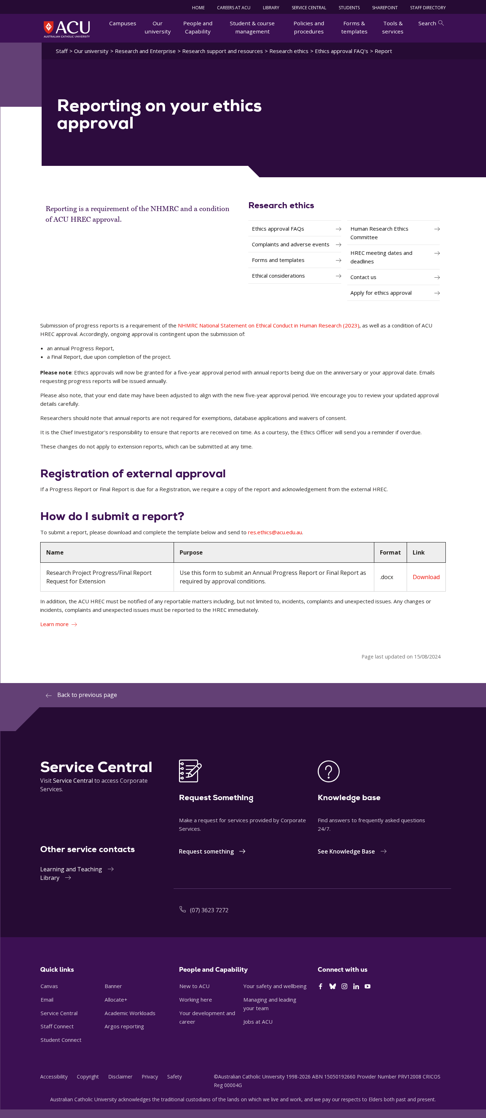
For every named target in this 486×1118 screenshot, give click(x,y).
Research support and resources (222, 50)
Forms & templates (354, 27)
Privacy (150, 1076)
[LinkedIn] (356, 986)
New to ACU (194, 986)
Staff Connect (57, 1026)
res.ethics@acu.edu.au (275, 532)
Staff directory (428, 8)
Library (49, 878)
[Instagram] (344, 986)
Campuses (122, 23)
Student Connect (61, 1039)
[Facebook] (320, 986)
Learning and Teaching (71, 869)
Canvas (49, 986)
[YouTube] (367, 986)
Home (198, 8)
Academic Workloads (130, 1013)
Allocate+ (116, 999)
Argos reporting (124, 1026)
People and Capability (197, 27)
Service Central (309, 8)
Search (427, 23)
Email (47, 999)
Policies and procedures (309, 27)
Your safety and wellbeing (275, 986)
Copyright (88, 1076)
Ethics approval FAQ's (341, 50)
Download (426, 577)
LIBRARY (271, 8)
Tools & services (392, 27)
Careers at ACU (233, 8)
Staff (62, 50)
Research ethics (288, 50)
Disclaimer (120, 1076)
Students (349, 8)
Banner (113, 986)
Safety (174, 1076)
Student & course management (252, 27)
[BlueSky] (332, 986)
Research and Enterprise (145, 50)
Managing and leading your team (269, 1004)
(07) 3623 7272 (209, 910)
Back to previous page (87, 695)
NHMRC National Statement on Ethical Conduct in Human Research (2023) (268, 325)
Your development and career (207, 1017)
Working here (195, 999)
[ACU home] (66, 29)
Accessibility (54, 1076)
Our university (158, 27)
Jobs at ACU (258, 1021)
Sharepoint (385, 8)
